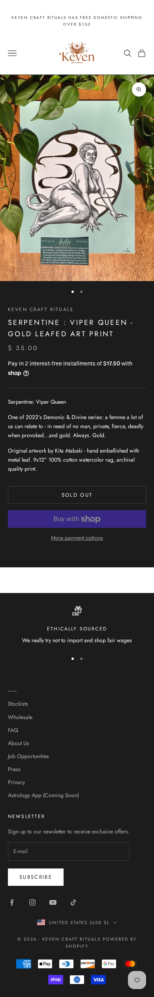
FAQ (13, 730)
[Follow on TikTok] (73, 902)
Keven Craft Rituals (40, 309)
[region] (77, 625)
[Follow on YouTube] (53, 902)
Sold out (77, 495)
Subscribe (35, 877)
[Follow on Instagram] (32, 902)
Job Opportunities (28, 756)
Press (14, 769)
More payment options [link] (77, 538)
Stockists (18, 704)
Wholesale (20, 717)
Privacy (16, 782)
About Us (18, 743)
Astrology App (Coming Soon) (43, 795)
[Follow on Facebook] (12, 902)
